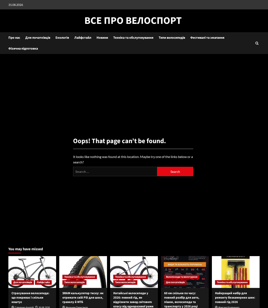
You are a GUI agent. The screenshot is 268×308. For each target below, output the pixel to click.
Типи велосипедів (172, 37)
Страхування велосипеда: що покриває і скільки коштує (30, 297)
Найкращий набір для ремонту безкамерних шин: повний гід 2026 (235, 297)
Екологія (62, 37)
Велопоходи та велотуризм (181, 277)
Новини (102, 37)
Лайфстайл (82, 37)
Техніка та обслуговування (133, 37)
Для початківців (37, 37)
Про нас (14, 37)
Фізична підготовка (23, 48)
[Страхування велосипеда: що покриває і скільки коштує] (32, 272)
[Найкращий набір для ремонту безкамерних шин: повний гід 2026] (236, 272)
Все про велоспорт (133, 21)
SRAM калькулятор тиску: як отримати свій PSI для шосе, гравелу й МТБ (82, 297)
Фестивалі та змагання (207, 37)
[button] (257, 43)
